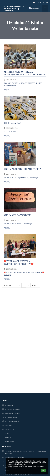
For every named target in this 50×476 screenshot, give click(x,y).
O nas (7, 433)
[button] (34, 2)
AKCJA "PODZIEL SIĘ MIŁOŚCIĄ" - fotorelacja (21, 177)
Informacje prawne (11, 417)
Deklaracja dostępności (13, 413)
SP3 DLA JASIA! (10, 131)
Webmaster (9, 405)
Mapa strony (9, 429)
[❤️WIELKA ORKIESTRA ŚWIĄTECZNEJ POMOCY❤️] (25, 246)
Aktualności (9, 441)
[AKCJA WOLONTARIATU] (25, 200)
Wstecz (8, 285)
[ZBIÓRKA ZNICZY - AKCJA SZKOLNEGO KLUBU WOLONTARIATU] (25, 56)
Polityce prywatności (36, 466)
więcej (7, 89)
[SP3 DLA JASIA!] (25, 108)
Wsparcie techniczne (12, 409)
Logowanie (43, 2)
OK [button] (43, 470)
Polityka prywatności (12, 421)
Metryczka (9, 425)
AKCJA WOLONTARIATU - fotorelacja (18, 223)
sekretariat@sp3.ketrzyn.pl (14, 457)
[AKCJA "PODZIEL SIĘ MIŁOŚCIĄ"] (25, 154)
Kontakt (8, 437)
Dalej (34, 285)
